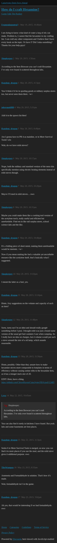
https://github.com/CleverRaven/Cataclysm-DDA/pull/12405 (27, 382)
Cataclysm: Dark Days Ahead (14, 3)
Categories (14, 527)
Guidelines (26, 527)
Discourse (17, 539)
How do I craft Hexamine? (20, 9)
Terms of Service (41, 527)
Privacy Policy (8, 532)
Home (4, 527)
